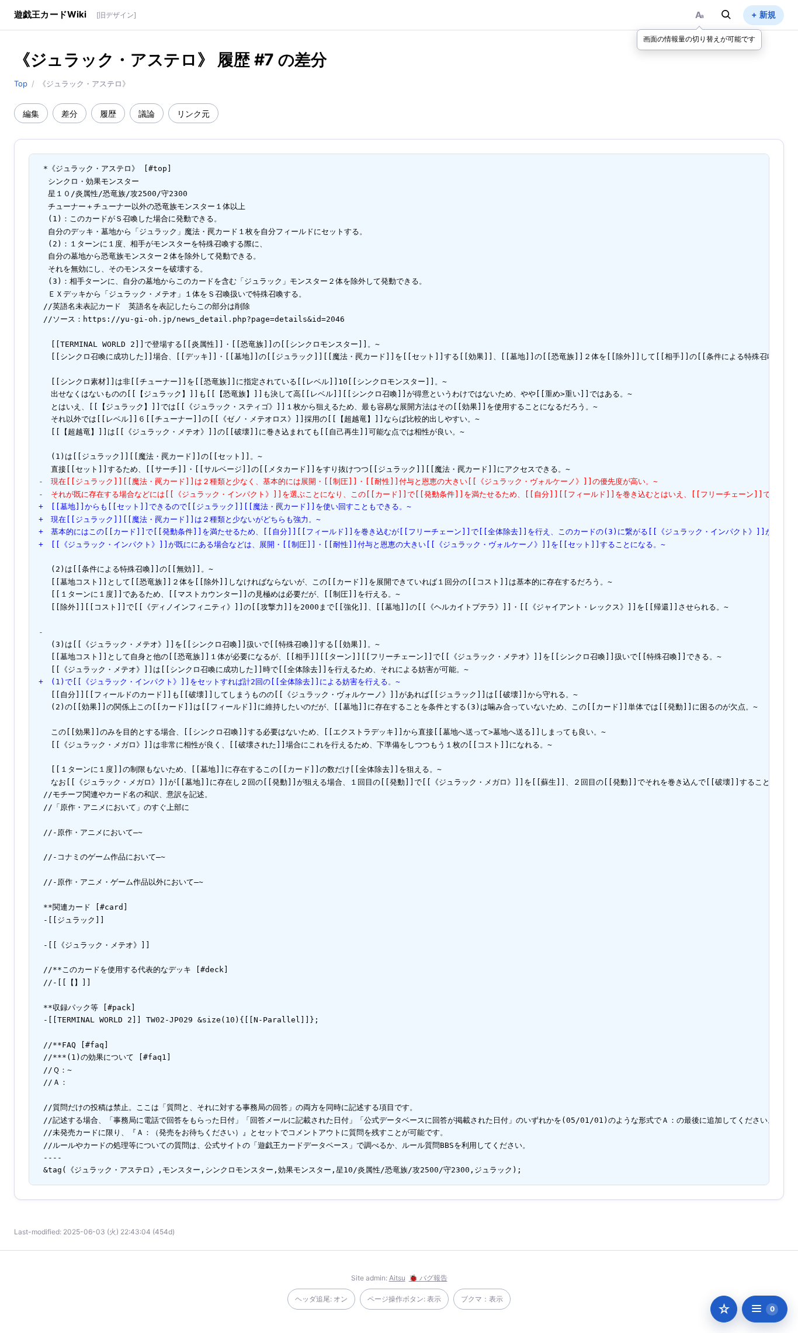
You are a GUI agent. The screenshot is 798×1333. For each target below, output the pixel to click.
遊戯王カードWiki (50, 14)
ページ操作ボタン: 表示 (404, 1298)
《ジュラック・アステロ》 (114, 59)
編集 (31, 114)
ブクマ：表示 (482, 1298)
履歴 (108, 114)
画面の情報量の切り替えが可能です (699, 38)
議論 (146, 114)
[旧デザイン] (116, 15)
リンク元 (193, 114)
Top (20, 83)
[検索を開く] (726, 15)
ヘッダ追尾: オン (321, 1298)
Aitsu (397, 1277)
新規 (767, 14)
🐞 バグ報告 (428, 1277)
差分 (69, 114)
